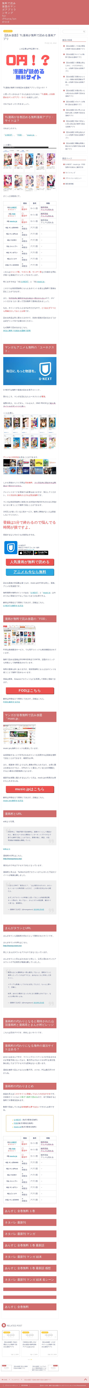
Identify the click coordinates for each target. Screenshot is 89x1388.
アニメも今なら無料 (29, 572)
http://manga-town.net (12, 946)
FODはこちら (30, 690)
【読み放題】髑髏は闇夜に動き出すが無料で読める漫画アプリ (75, 146)
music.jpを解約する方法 (13, 801)
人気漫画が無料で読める (30, 562)
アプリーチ (30, 549)
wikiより (6, 849)
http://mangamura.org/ (12, 859)
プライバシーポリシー (73, 178)
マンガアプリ (8, 31)
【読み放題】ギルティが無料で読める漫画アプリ (75, 103)
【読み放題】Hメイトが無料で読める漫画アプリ (75, 56)
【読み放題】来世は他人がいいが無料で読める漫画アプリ (75, 135)
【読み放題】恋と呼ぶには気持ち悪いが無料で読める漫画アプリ (75, 112)
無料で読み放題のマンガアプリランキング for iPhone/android (9, 12)
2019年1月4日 (39, 909)
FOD (20, 135)
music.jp (30, 135)
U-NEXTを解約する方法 (13, 606)
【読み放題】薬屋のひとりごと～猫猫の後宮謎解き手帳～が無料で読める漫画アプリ (75, 81)
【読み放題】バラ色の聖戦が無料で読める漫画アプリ (75, 47)
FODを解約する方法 (11, 702)
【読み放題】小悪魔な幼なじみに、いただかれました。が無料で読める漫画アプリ (75, 67)
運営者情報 (69, 184)
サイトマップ (70, 173)
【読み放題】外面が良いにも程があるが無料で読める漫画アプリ (75, 93)
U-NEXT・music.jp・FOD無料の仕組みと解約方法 (75, 166)
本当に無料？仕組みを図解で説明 (17, 331)
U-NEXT (8, 135)
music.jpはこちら (30, 789)
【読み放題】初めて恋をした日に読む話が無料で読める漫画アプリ (75, 124)
